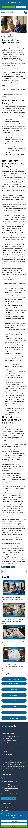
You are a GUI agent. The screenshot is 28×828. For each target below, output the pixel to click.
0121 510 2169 (7, 778)
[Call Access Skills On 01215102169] (2, 778)
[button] (25, 12)
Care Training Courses (10, 755)
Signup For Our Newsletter (11, 794)
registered (5, 497)
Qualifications (7, 733)
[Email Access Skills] (2, 782)
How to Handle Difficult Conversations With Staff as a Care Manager (13, 666)
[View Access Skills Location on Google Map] (2, 787)
